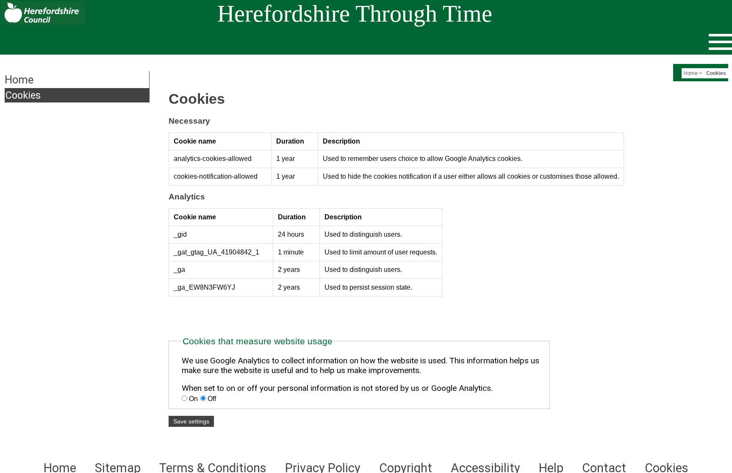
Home (691, 73)
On (193, 398)
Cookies (23, 95)
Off (211, 398)
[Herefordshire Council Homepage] (42, 23)
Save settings (191, 421)
